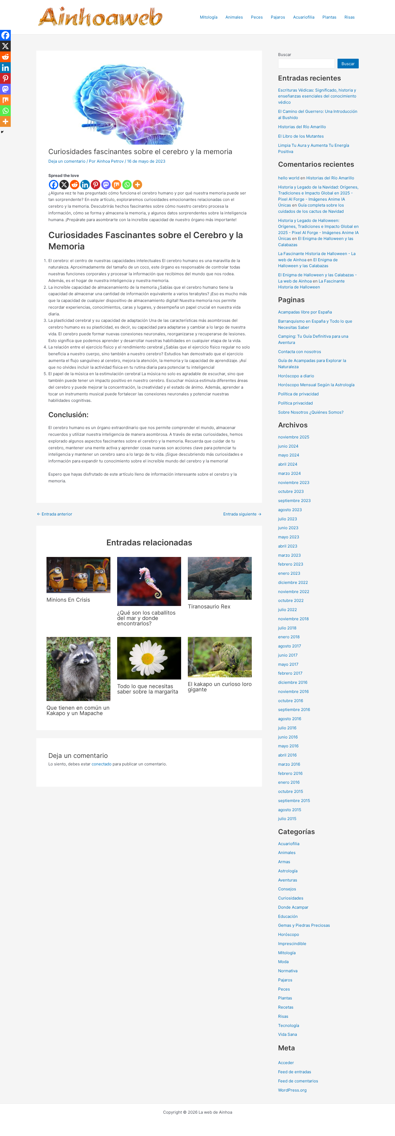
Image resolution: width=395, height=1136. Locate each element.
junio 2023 (288, 527)
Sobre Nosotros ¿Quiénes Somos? (311, 412)
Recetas (285, 1007)
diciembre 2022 (293, 582)
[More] (137, 184)
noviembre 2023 (294, 482)
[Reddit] (74, 184)
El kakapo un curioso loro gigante (220, 687)
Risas (349, 17)
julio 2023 (287, 518)
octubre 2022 (291, 600)
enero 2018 (289, 636)
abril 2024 (287, 464)
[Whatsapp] (127, 184)
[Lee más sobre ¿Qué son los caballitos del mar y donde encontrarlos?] (149, 581)
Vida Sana (287, 1034)
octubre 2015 (290, 791)
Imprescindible (292, 943)
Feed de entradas (294, 1071)
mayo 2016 (288, 745)
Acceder (286, 1062)
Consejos (287, 888)
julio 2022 (287, 609)
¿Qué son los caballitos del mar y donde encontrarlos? (146, 618)
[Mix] (116, 184)
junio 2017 (288, 655)
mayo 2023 (288, 536)
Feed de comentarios (298, 1080)
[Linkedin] (85, 184)
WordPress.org (292, 1090)
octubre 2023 (291, 491)
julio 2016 (287, 727)
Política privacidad (295, 403)
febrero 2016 (290, 773)
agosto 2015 (289, 809)
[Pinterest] (95, 184)
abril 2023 (287, 546)
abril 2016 (287, 755)
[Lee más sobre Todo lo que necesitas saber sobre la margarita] (149, 657)
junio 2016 (288, 737)
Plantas (329, 17)
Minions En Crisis (68, 600)
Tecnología (288, 1025)
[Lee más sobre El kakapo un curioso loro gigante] (220, 656)
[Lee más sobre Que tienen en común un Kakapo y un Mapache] (78, 668)
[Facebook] (53, 184)
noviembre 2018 (293, 618)
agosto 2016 (289, 718)
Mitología (208, 17)
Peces (257, 17)
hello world (288, 177)
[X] (64, 184)
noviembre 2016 (293, 691)
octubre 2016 (290, 700)
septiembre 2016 (294, 709)
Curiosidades (290, 898)
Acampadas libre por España (305, 312)
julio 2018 (287, 627)
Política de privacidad (298, 393)
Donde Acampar (293, 907)
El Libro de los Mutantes (301, 136)
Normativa (287, 970)
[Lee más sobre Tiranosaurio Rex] (220, 577)
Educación (288, 916)
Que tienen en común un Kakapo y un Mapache (78, 710)
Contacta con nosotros (299, 351)
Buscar (284, 54)
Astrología (287, 870)
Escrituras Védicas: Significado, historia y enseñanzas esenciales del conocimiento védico (317, 96)
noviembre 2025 (293, 437)
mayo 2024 (288, 455)
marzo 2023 (289, 555)
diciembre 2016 (292, 682)
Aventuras (287, 880)
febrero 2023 (290, 564)
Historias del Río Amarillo (302, 126)
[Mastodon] (106, 184)
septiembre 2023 (294, 500)
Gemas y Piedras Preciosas (304, 925)
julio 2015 (287, 818)
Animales (234, 17)
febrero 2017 (290, 673)
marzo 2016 (289, 764)
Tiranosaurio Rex (209, 606)
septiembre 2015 (294, 800)
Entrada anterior (54, 514)
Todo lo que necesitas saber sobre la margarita (147, 689)
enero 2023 (289, 573)
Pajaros (278, 17)
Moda (283, 961)
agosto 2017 (289, 646)
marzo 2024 (289, 473)
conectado (102, 763)
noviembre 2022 (293, 591)
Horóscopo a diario (296, 375)
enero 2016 (289, 782)
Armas (284, 861)
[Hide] (2, 132)
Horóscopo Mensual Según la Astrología (316, 384)
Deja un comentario (66, 161)
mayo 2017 (288, 664)
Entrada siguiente (242, 514)
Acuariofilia (303, 17)
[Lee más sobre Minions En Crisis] (78, 574)
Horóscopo (288, 934)
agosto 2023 (290, 509)
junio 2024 (288, 446)
